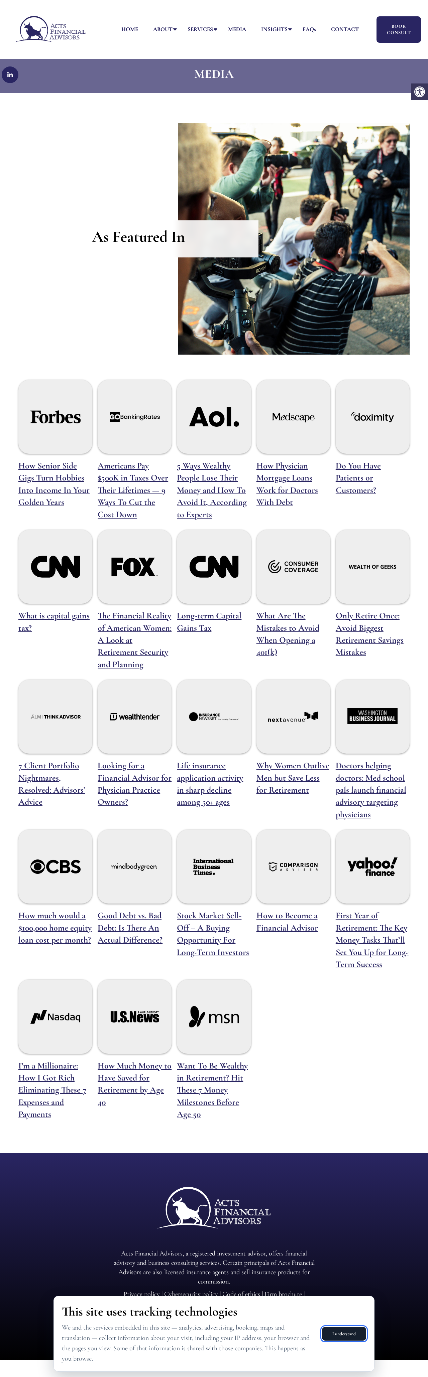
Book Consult (399, 29)
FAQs (309, 29)
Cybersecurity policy (191, 1294)
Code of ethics (241, 1294)
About (163, 29)
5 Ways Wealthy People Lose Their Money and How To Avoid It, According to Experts (212, 490)
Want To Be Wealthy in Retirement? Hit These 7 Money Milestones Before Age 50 (212, 1090)
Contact (345, 29)
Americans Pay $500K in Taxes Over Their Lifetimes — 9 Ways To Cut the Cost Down (133, 490)
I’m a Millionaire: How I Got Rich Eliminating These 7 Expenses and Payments (52, 1090)
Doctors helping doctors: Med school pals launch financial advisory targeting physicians (371, 789)
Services (200, 29)
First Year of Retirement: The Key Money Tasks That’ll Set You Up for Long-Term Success (372, 939)
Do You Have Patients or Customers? (358, 477)
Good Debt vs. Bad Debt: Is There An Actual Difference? (130, 927)
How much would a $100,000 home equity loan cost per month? (55, 927)
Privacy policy (141, 1294)
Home (129, 29)
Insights (274, 29)
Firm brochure (283, 1294)
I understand (344, 1334)
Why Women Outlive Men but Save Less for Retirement (292, 777)
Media (237, 29)
